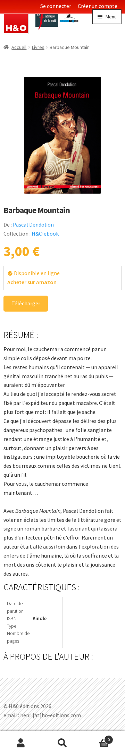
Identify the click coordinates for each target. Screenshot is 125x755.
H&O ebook (45, 233)
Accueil (18, 47)
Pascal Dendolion (33, 224)
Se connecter (55, 5)
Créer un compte (97, 5)
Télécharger (25, 303)
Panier (96, 737)
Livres (38, 47)
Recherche (62, 743)
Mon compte (21, 743)
